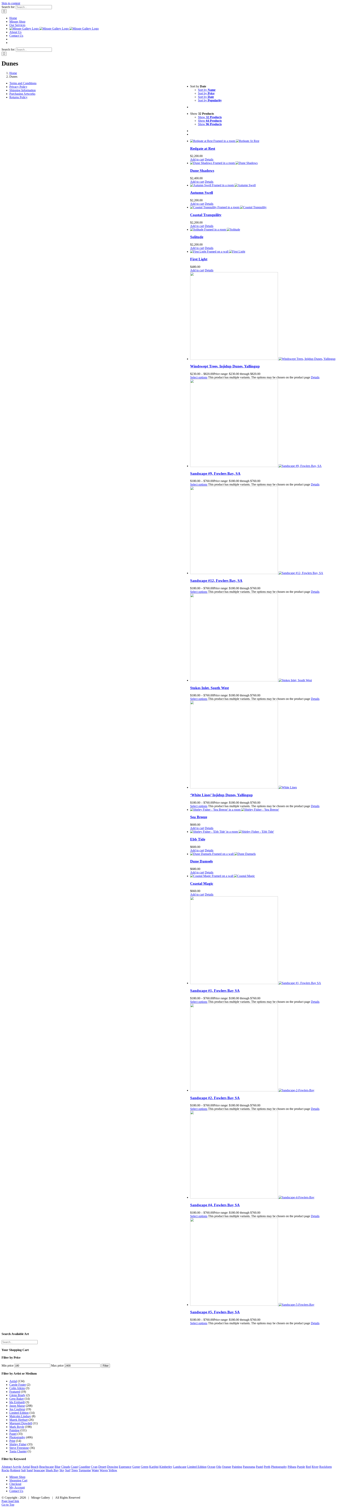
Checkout (15, 1484)
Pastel (13, 1433)
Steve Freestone (19, 1447)
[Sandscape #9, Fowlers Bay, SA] (262, 423)
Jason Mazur (17, 1405)
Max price (57, 1365)
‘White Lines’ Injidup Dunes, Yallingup (221, 795)
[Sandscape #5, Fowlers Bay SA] (262, 1262)
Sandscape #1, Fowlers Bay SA (215, 991)
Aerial (13, 1381)
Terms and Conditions (22, 83)
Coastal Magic (201, 883)
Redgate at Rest (202, 148)
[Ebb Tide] (262, 831)
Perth (267, 1466)
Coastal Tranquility (206, 215)
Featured (14, 1391)
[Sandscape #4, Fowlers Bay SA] (262, 1155)
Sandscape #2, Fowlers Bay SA (215, 1098)
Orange (226, 1466)
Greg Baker (16, 1398)
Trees (74, 1470)
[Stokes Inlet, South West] (262, 638)
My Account (17, 1487)
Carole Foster (17, 1384)
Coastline (84, 1466)
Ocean (211, 1466)
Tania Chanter (18, 1451)
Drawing (112, 1466)
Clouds (65, 1466)
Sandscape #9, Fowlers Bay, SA (215, 473)
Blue (57, 1466)
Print (12, 1440)
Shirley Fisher (18, 1444)
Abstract (7, 1466)
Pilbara (292, 1466)
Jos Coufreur (17, 1409)
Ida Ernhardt (17, 1402)
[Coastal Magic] (262, 876)
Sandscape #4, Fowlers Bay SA (215, 1205)
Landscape (179, 1466)
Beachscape (46, 1466)
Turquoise (85, 1470)
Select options (198, 377)
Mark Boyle (16, 1426)
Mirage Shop (17, 1477)
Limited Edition (19, 1412)
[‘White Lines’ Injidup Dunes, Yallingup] (262, 745)
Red (308, 1466)
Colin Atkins (17, 1388)
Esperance (125, 1466)
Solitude (196, 237)
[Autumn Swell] (262, 185)
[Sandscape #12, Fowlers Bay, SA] (262, 530)
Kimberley (165, 1466)
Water (95, 1470)
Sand (30, 1470)
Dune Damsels (201, 861)
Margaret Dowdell (20, 1423)
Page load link (10, 1501)
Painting (14, 1430)
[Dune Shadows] (262, 163)
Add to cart (197, 159)
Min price (7, 1365)
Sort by (207, 89)
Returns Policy (18, 97)
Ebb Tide (197, 839)
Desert (102, 1466)
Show (210, 117)
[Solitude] (262, 229)
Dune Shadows (202, 171)
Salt (23, 1470)
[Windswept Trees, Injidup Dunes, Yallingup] (262, 316)
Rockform (325, 1466)
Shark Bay (52, 1470)
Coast (74, 1466)
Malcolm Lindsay (20, 1416)
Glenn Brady (17, 1395)
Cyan (94, 1466)
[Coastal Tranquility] (262, 207)
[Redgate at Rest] (262, 141)
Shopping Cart (18, 1480)
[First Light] (262, 251)
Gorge (136, 1466)
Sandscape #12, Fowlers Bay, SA (216, 581)
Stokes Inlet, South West (209, 688)
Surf (67, 1470)
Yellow (112, 1470)
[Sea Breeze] (262, 809)
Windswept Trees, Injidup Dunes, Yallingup (225, 366)
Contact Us (16, 1491)
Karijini (154, 1466)
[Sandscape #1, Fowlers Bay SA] (262, 940)
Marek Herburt (18, 1419)
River (315, 1466)
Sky (61, 1470)
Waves (104, 1470)
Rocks (5, 1470)
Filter (105, 1365)
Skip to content (11, 3)
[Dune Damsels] (262, 854)
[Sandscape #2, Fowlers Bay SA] (262, 1048)
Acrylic (17, 1466)
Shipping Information (22, 90)
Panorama (249, 1466)
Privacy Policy (18, 86)
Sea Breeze (198, 817)
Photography (17, 1437)
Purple (301, 1466)
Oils (218, 1466)
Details (209, 159)
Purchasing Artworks (22, 93)
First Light (198, 259)
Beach (34, 1466)
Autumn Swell (201, 193)
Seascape (39, 1470)
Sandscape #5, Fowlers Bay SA (215, 1312)
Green (144, 1466)
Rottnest (15, 1470)
